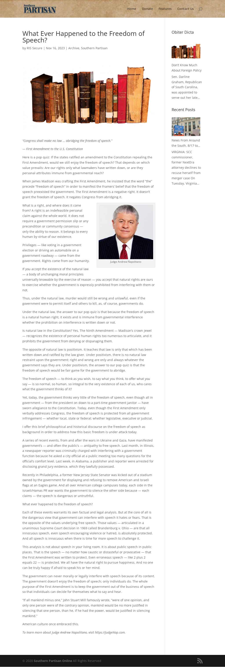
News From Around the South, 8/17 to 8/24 (186, 143)
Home (131, 9)
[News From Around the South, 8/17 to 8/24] (186, 127)
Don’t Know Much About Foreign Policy (186, 67)
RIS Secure (34, 48)
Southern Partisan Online (53, 661)
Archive (73, 48)
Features (165, 9)
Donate (147, 9)
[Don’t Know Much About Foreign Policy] (186, 50)
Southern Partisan (94, 48)
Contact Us (185, 9)
